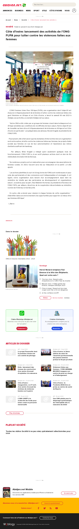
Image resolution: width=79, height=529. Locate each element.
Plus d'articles (14, 413)
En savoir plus (68, 493)
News (28, 10)
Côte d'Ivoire (55, 10)
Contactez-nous (48, 518)
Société (24, 20)
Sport (37, 10)
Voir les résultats (58, 298)
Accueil (8, 20)
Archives (67, 298)
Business (19, 10)
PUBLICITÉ (39, 16)
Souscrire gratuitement (52, 503)
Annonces (7, 10)
